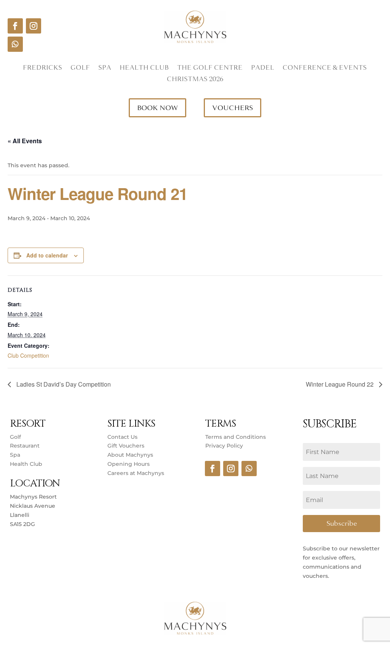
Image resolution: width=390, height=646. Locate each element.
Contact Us (122, 436)
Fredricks (42, 68)
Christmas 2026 (195, 80)
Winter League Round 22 (340, 384)
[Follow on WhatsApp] (15, 44)
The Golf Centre (210, 68)
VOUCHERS (232, 107)
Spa (104, 68)
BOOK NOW (157, 107)
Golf (80, 68)
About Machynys (130, 454)
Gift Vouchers (125, 445)
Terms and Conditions (235, 436)
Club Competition (28, 355)
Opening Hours (128, 464)
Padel (262, 68)
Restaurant (25, 445)
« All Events (25, 140)
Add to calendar (47, 255)
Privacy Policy (224, 445)
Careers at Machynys (136, 473)
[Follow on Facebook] (15, 26)
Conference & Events (325, 68)
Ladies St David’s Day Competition (63, 384)
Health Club (144, 68)
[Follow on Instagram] (33, 26)
